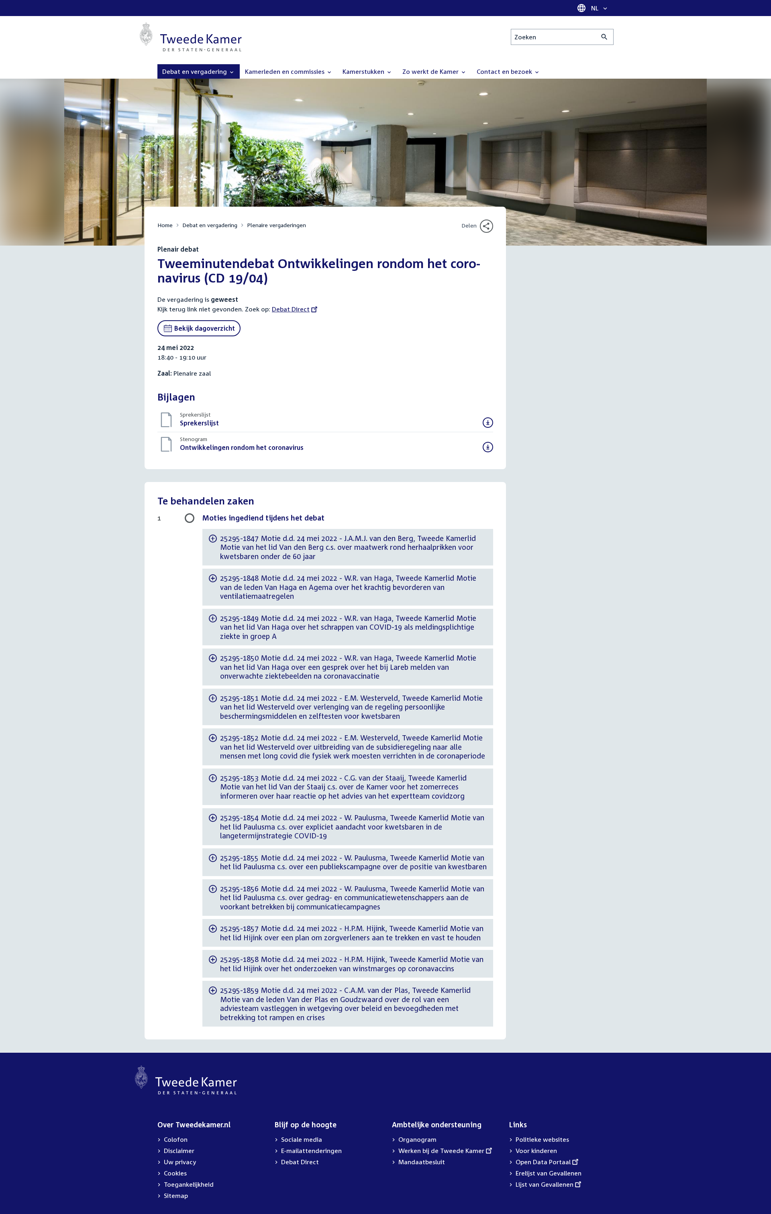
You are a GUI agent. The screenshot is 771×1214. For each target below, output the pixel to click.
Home (165, 225)
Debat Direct (291, 309)
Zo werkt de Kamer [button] (431, 71)
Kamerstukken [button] (364, 71)
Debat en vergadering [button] (195, 71)
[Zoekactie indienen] (605, 37)
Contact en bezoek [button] (505, 71)
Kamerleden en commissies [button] (285, 71)
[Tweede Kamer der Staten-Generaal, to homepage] (191, 36)
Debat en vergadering (209, 225)
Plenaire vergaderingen (276, 225)
